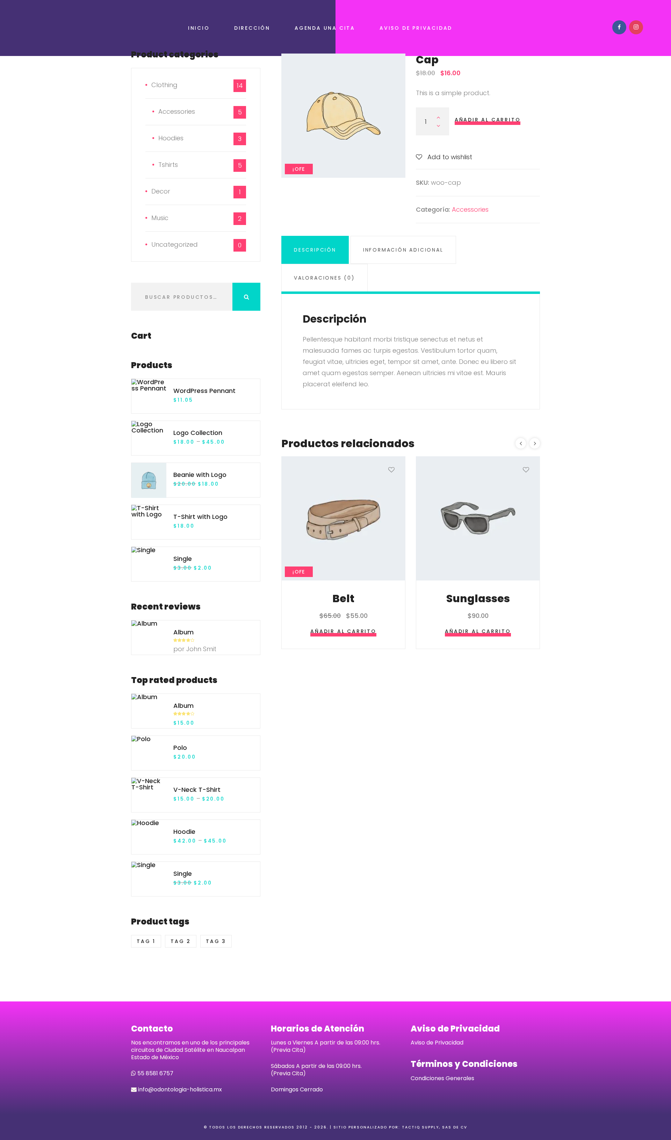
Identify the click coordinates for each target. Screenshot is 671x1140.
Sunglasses (478, 598)
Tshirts (168, 164)
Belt (343, 598)
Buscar (246, 297)
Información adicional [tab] (403, 249)
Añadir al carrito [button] (343, 631)
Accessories (470, 209)
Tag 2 (181, 941)
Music (159, 217)
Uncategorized (174, 244)
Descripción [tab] (315, 249)
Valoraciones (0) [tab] (324, 277)
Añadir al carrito (488, 119)
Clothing (164, 84)
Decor (160, 191)
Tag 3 (216, 941)
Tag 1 (146, 941)
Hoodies (170, 138)
